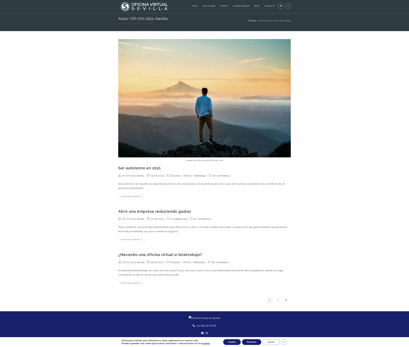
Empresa (175, 175)
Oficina (187, 175)
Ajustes (271, 341)
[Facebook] (202, 333)
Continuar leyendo (130, 196)
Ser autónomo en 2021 (139, 168)
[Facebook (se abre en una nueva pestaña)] (281, 6)
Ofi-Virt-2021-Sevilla (133, 175)
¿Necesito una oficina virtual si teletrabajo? (160, 254)
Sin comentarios (221, 175)
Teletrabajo (200, 175)
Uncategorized (179, 219)
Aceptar (232, 341)
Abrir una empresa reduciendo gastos (154, 211)
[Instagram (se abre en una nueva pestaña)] (288, 6)
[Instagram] (207, 333)
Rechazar (251, 341)
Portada (252, 20)
